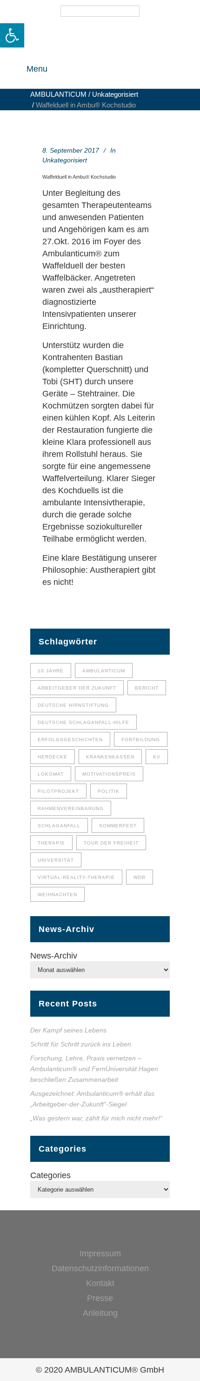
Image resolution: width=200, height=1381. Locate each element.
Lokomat (51, 774)
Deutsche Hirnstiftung (73, 705)
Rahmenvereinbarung (71, 808)
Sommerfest (118, 825)
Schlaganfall (59, 825)
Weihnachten (57, 894)
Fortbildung (140, 739)
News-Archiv (53, 955)
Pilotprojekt (58, 791)
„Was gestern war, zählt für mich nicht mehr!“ (96, 1118)
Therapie (51, 842)
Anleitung (100, 1313)
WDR (139, 877)
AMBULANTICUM (58, 94)
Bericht (147, 687)
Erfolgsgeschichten (70, 739)
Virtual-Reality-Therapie (76, 877)
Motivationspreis (109, 774)
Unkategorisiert (115, 94)
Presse (100, 1298)
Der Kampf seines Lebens (68, 1030)
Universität (56, 860)
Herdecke (52, 756)
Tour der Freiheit (111, 842)
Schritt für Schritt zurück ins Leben (81, 1044)
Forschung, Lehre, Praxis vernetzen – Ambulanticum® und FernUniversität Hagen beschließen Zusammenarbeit (94, 1068)
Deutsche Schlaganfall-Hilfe (83, 722)
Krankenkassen (110, 756)
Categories (50, 1175)
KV (156, 756)
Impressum (100, 1253)
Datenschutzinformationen (100, 1268)
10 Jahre (51, 670)
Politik (109, 791)
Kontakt (100, 1283)
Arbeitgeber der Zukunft (77, 687)
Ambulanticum (103, 670)
